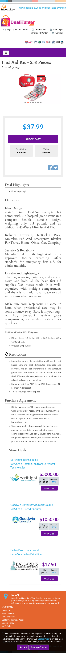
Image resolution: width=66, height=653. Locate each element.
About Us (6, 610)
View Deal (49, 488)
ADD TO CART (33, 139)
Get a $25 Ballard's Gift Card (27, 554)
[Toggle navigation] (6, 53)
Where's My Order (39, 33)
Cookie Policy (43, 639)
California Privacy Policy (13, 620)
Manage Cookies (39, 647)
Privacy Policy (8, 616)
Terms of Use (8, 613)
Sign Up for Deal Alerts (18, 29)
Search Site (41, 29)
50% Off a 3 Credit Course (25, 509)
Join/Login (57, 29)
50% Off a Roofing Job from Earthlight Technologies (32, 464)
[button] (7, 87)
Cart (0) (59, 33)
